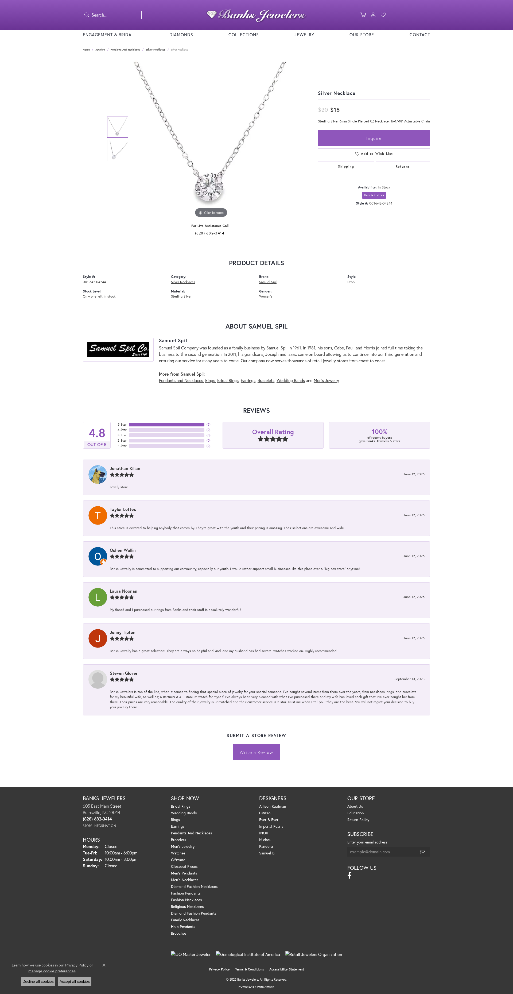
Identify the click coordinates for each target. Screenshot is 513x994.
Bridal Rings (228, 380)
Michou (265, 839)
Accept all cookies (75, 981)
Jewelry (304, 34)
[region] (211, 139)
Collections (243, 34)
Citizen (265, 812)
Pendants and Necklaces (125, 49)
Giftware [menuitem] (178, 859)
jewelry (100, 49)
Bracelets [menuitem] (178, 839)
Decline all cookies (38, 981)
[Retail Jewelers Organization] (313, 954)
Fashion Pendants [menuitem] (186, 893)
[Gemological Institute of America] (248, 954)
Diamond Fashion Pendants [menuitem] (193, 913)
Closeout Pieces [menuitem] (184, 866)
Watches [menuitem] (178, 853)
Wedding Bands (291, 380)
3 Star (122, 435)
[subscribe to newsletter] (423, 852)
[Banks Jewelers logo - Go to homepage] (256, 15)
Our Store (361, 34)
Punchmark (265, 986)
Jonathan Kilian (125, 468)
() (209, 424)
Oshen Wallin (123, 550)
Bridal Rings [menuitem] (181, 806)
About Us (355, 806)
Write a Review (256, 752)
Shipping (346, 166)
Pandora (266, 846)
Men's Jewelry (326, 380)
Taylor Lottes (123, 509)
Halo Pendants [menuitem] (183, 926)
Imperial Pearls (271, 826)
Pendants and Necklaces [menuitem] (191, 832)
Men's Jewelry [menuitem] (183, 846)
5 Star (122, 424)
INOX (263, 832)
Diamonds (181, 34)
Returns (403, 166)
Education (355, 812)
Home (86, 49)
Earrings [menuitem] (178, 826)
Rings (210, 380)
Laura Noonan (123, 591)
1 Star (122, 446)
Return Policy (358, 819)
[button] (363, 15)
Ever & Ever (268, 819)
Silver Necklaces (155, 49)
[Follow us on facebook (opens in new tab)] (349, 875)
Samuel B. (267, 853)
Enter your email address (367, 842)
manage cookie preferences (52, 971)
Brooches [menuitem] (178, 933)
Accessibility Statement (286, 969)
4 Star (122, 430)
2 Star (122, 440)
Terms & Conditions (249, 969)
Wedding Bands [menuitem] (184, 812)
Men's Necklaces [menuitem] (185, 879)
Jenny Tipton (122, 632)
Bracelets (266, 380)
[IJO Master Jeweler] (191, 954)
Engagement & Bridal (108, 34)
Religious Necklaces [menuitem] (187, 906)
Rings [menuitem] (175, 819)
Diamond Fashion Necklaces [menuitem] (194, 886)
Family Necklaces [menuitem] (185, 919)
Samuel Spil (268, 282)
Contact (420, 34)
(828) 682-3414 (210, 233)
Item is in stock (374, 195)
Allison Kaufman (272, 806)
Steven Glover (124, 673)
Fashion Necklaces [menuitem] (186, 899)
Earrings (248, 380)
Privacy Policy (219, 969)
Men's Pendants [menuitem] (184, 873)
